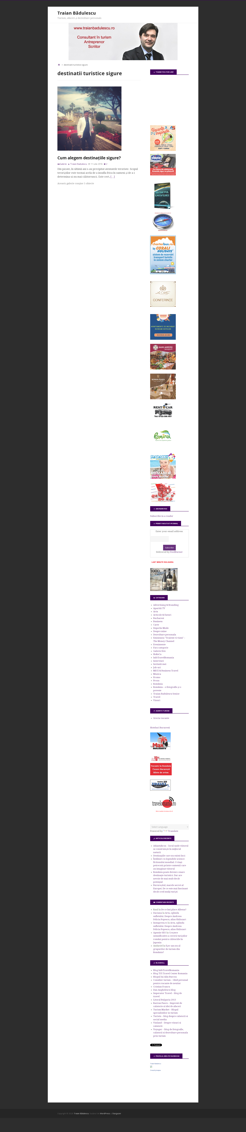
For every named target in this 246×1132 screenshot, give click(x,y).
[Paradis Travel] (163, 478)
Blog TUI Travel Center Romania (170, 973)
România (158, 684)
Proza (156, 680)
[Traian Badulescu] (151, 1066)
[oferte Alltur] (163, 501)
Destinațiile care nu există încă (169, 855)
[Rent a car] (163, 418)
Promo (156, 677)
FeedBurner (176, 552)
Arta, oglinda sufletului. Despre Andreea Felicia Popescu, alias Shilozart (169, 916)
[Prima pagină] (58, 64)
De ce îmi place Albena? (173, 909)
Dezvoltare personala (164, 634)
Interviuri (158, 661)
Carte (156, 624)
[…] (112, 176)
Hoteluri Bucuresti (160, 727)
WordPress (105, 1113)
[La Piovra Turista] (161, 774)
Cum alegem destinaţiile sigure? (89, 158)
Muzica (157, 674)
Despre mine (160, 631)
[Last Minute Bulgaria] (162, 563)
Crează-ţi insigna (155, 1070)
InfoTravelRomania (163, 657)
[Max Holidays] (160, 749)
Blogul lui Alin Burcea (165, 976)
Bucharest (158, 618)
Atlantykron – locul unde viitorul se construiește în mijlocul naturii (170, 849)
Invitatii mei (159, 664)
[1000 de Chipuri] (164, 590)
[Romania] (163, 448)
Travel (156, 697)
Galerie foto (159, 651)
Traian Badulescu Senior (166, 693)
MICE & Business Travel (165, 670)
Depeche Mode (161, 628)
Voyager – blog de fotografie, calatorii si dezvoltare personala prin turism (170, 1032)
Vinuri (156, 700)
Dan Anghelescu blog (164, 990)
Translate (173, 831)
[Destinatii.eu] (163, 231)
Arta (155, 611)
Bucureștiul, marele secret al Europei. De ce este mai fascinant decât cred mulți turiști (170, 888)
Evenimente (159, 644)
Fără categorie (160, 647)
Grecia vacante (161, 718)
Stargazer (116, 1113)
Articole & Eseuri (162, 615)
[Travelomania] (164, 813)
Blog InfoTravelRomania (166, 970)
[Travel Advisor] (160, 790)
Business (157, 621)
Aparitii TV (159, 608)
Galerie (63, 164)
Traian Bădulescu (76, 13)
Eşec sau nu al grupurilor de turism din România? (166, 949)
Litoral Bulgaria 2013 (164, 999)
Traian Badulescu (155, 1063)
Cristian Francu (161, 986)
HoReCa (157, 654)
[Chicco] (163, 174)
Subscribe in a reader (161, 516)
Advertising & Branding (166, 605)
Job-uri (157, 667)
